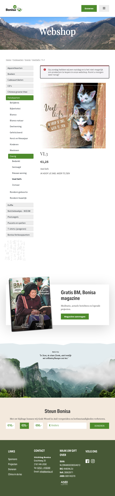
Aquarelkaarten (15, 68)
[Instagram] (93, 461)
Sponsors (12, 459)
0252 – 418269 (43, 468)
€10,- (10, 426)
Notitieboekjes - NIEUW (19, 211)
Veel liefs (36, 60)
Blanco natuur (16, 120)
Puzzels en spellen (17, 223)
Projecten (12, 464)
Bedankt (16, 161)
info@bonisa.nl (46, 471)
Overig (28, 60)
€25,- (24, 426)
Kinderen (14, 144)
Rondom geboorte (19, 192)
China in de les (15, 474)
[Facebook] (87, 461)
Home (8, 60)
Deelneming (16, 126)
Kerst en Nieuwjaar (19, 138)
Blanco (13, 114)
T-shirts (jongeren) (17, 228)
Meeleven (14, 150)
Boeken (11, 74)
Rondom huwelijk (18, 197)
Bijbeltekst (15, 108)
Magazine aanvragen (74, 316)
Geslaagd (16, 167)
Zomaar (16, 184)
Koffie (10, 205)
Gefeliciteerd (16, 132)
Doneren (89, 8)
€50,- (38, 426)
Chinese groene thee (17, 91)
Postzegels (13, 216)
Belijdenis (14, 102)
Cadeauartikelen (15, 79)
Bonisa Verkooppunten (19, 234)
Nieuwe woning (19, 173)
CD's (10, 85)
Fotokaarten (18, 60)
